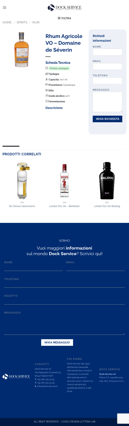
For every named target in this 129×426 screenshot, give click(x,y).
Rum (35, 22)
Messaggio (101, 89)
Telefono (100, 75)
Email (97, 61)
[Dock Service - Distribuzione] (64, 7)
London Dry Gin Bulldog (107, 206)
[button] (5, 7)
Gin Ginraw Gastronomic (22, 206)
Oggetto (11, 295)
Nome (97, 46)
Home (7, 22)
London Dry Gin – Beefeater (64, 206)
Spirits (22, 22)
